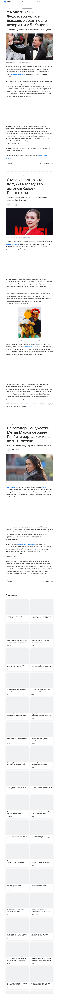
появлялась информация (26, 544)
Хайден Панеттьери (12, 244)
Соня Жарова (15, 204)
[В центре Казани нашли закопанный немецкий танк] (17, 880)
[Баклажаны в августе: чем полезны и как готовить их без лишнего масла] (41, 904)
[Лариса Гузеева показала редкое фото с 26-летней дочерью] (17, 782)
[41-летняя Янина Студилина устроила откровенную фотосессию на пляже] (41, 929)
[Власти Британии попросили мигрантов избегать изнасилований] (17, 904)
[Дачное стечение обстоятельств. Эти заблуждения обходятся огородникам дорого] (17, 953)
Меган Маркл (10, 487)
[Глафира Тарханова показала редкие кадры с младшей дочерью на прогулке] (41, 757)
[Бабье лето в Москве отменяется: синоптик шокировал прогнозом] (17, 733)
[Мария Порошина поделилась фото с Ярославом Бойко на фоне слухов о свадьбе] (41, 708)
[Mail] (5, 2)
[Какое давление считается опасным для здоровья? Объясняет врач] (17, 806)
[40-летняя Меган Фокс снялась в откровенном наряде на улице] (17, 929)
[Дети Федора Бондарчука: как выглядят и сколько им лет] (41, 977)
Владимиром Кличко (30, 347)
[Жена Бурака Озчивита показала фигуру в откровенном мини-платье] (17, 855)
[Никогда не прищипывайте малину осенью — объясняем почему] (41, 733)
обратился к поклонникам (32, 404)
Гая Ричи (45, 487)
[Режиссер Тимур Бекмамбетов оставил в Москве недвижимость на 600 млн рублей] (41, 855)
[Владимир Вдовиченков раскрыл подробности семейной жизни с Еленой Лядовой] (17, 757)
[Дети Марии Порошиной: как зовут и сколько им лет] (41, 635)
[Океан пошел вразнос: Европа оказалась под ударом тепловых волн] (41, 659)
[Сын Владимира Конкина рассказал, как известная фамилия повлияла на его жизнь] (41, 880)
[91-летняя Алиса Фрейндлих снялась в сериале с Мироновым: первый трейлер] (17, 708)
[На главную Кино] (8, 2)
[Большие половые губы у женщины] (17, 610)
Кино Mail (23, 175)
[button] (29, 46)
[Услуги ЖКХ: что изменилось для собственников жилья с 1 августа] (17, 635)
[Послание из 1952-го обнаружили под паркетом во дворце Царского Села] (17, 659)
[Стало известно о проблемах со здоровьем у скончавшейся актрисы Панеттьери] (41, 610)
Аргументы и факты (27, 8)
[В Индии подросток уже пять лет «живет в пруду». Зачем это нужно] (41, 684)
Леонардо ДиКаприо (18, 74)
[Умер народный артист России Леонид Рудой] (17, 684)
